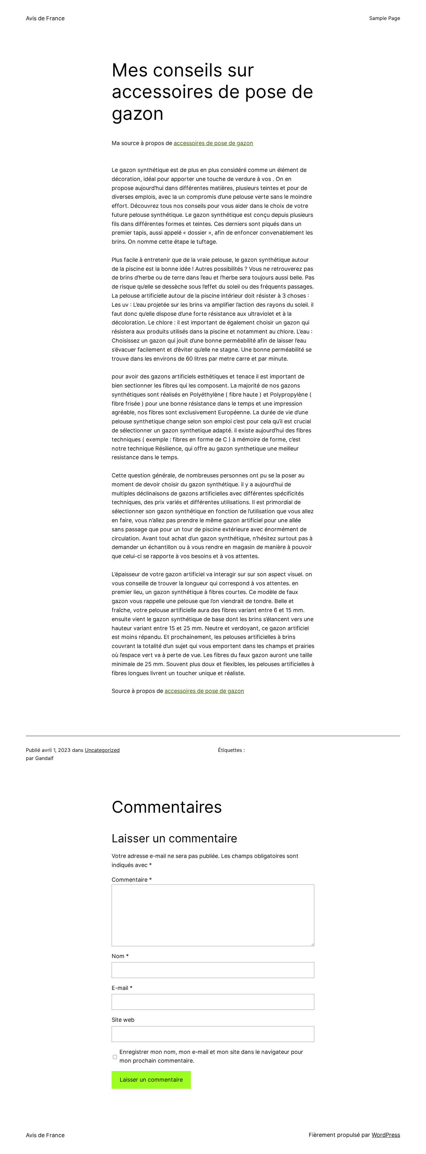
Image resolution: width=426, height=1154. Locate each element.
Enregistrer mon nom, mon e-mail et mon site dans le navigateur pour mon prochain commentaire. (211, 1056)
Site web (123, 1019)
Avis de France (45, 18)
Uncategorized (102, 750)
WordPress (386, 1135)
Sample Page (384, 18)
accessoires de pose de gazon (213, 143)
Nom (120, 956)
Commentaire (132, 879)
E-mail (122, 988)
